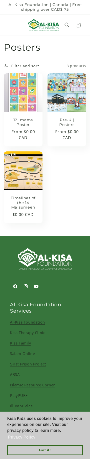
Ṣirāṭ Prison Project (28, 363)
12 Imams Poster (23, 122)
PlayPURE (19, 395)
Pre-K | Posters (66, 122)
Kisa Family (20, 343)
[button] (10, 24)
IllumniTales (21, 405)
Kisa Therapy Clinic (27, 332)
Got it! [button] (45, 450)
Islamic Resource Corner (32, 384)
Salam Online (22, 353)
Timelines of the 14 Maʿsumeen (23, 203)
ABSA (15, 374)
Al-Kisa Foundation (27, 322)
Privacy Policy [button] (21, 437)
